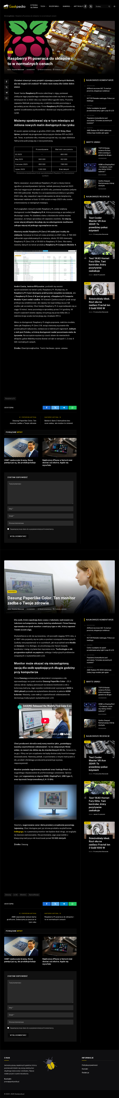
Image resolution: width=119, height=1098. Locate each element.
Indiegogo (18, 831)
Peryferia (12, 591)
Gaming (66, 6)
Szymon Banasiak (18, 69)
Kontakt (85, 1069)
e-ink (15, 895)
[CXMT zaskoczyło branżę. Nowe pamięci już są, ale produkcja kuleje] (21, 447)
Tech (42, 6)
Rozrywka (54, 6)
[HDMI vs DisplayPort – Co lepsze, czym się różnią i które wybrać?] (90, 167)
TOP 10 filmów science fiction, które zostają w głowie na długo (104, 151)
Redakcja (85, 1073)
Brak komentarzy (45, 69)
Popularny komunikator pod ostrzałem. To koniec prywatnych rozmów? (99, 120)
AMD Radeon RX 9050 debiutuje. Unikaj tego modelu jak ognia (99, 132)
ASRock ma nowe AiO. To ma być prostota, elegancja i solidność (99, 90)
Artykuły (78, 6)
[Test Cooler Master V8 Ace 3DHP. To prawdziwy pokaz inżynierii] (99, 209)
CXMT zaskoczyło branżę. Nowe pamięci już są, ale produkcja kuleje (20, 461)
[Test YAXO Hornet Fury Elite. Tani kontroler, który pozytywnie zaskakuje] (99, 250)
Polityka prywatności (90, 1065)
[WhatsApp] (6, 98)
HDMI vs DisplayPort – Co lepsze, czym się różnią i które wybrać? (106, 168)
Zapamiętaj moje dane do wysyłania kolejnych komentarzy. (32, 529)
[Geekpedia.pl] (14, 6)
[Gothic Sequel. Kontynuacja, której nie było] (90, 184)
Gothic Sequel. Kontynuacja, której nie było (106, 183)
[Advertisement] (50, 373)
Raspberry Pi (10, 398)
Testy (87, 202)
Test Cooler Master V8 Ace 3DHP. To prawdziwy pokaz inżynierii (98, 224)
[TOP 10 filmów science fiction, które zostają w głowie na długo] (90, 151)
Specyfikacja (34, 895)
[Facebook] (6, 81)
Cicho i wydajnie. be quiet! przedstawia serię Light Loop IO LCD (100, 109)
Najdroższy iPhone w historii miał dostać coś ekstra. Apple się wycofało (57, 462)
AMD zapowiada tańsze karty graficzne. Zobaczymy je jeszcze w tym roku (21, 919)
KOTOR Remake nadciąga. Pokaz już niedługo (101, 99)
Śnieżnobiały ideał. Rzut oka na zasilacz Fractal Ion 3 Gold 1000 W (99, 303)
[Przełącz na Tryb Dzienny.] (114, 6)
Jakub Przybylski (99, 275)
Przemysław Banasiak (100, 234)
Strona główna (34, 6)
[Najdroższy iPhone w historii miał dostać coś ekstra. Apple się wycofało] (59, 447)
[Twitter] (6, 87)
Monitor (23, 895)
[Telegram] (6, 92)
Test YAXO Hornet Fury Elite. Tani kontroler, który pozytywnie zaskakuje (99, 264)
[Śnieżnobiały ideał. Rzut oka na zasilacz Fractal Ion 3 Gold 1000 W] (99, 290)
